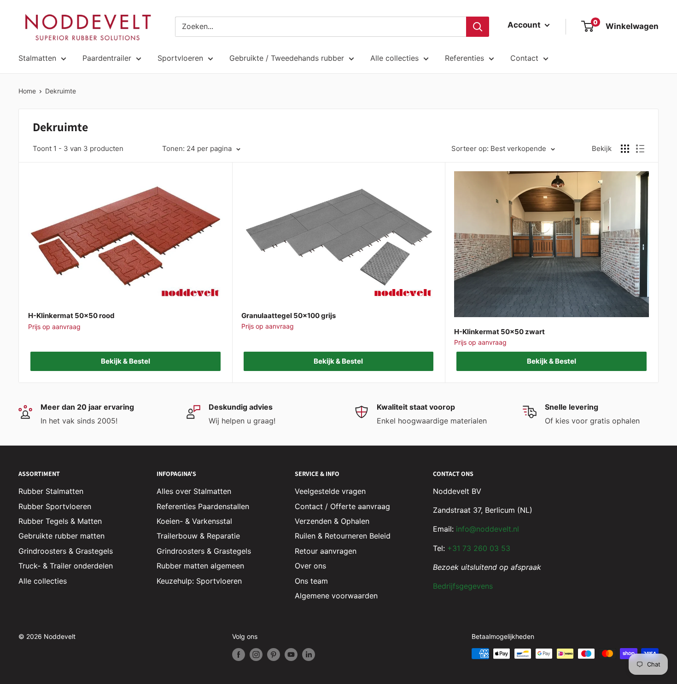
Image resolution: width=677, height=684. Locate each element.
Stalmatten (37, 58)
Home (27, 91)
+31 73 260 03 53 (478, 548)
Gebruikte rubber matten (61, 535)
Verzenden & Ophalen (332, 521)
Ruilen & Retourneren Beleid (343, 535)
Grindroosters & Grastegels (65, 551)
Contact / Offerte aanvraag (342, 506)
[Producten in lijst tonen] (640, 149)
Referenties (464, 58)
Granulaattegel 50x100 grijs (288, 315)
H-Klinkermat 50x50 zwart (499, 331)
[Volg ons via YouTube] (291, 654)
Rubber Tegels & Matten (60, 521)
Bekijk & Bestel (125, 361)
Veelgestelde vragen (330, 491)
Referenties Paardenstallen (203, 506)
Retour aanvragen (325, 551)
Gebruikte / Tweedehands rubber (286, 58)
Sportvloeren (180, 58)
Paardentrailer (106, 58)
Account (525, 24)
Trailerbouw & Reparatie (198, 535)
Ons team (311, 580)
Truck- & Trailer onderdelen (65, 565)
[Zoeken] (477, 27)
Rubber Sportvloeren (54, 506)
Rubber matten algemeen (200, 565)
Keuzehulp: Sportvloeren (199, 580)
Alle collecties (394, 58)
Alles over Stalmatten (194, 491)
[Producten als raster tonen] (625, 149)
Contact (524, 58)
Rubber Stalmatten (50, 491)
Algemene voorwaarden (336, 595)
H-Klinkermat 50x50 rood (71, 315)
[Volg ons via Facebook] (238, 654)
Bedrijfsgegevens (463, 586)
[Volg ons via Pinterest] (273, 654)
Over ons (310, 565)
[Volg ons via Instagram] (256, 654)
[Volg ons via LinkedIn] (308, 654)
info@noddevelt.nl (487, 528)
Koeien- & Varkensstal (194, 521)
